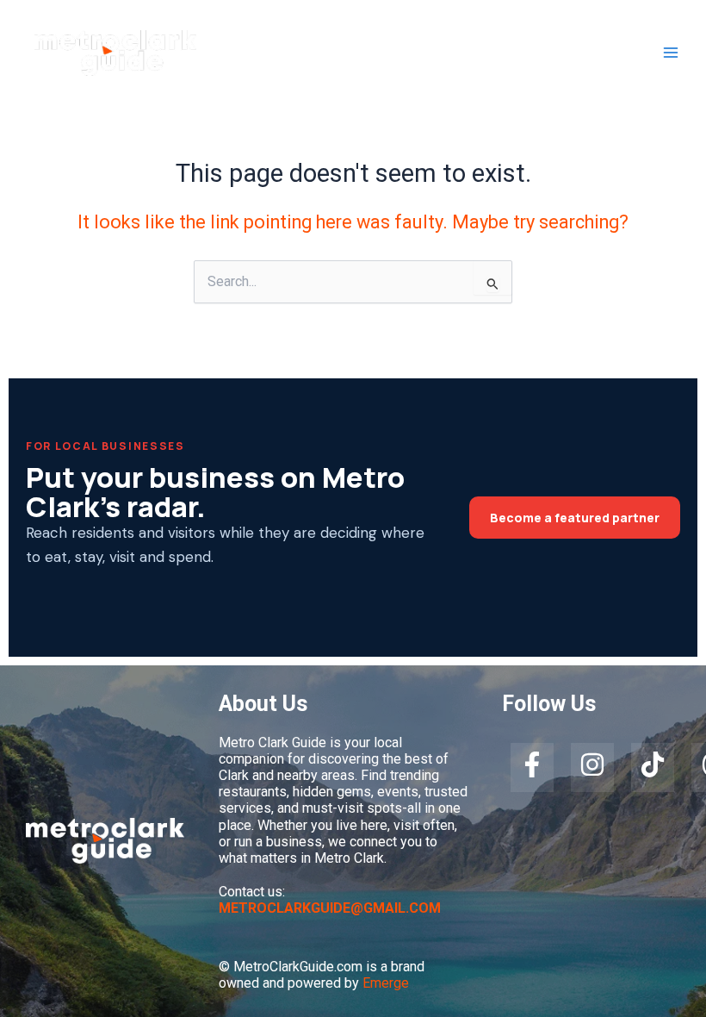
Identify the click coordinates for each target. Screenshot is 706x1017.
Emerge (385, 983)
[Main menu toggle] (671, 53)
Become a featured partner (575, 517)
